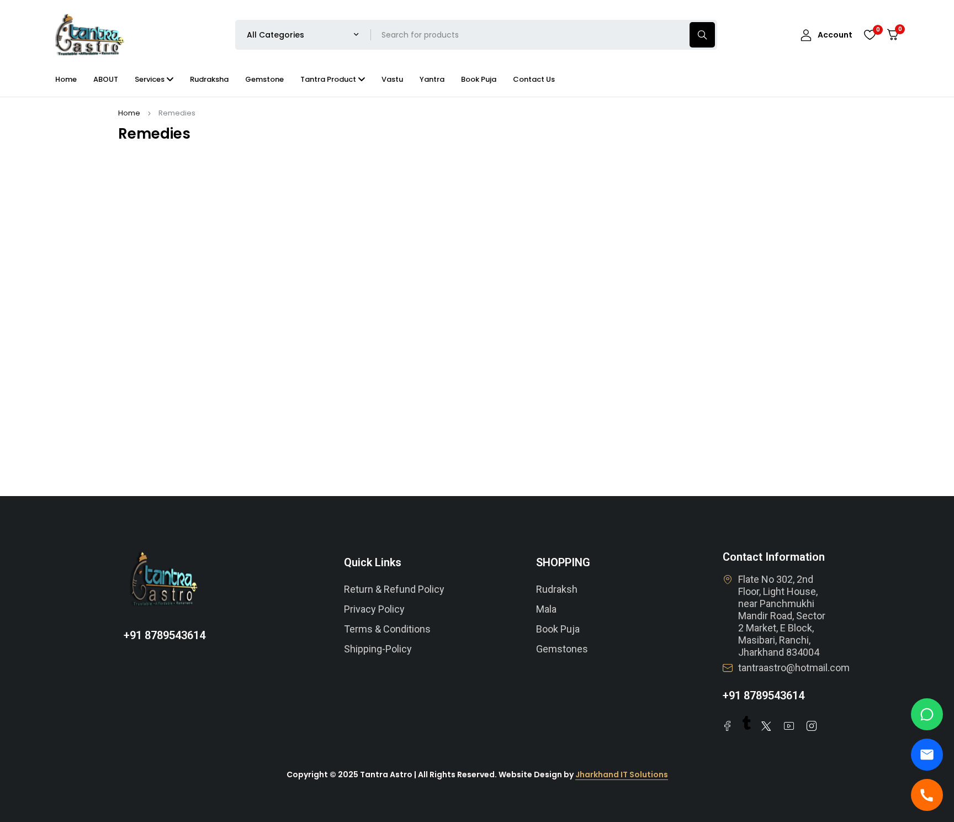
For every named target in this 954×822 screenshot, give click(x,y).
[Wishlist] (869, 35)
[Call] (927, 795)
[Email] (927, 755)
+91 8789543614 (164, 635)
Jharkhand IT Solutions (621, 774)
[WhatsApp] (927, 714)
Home (129, 113)
